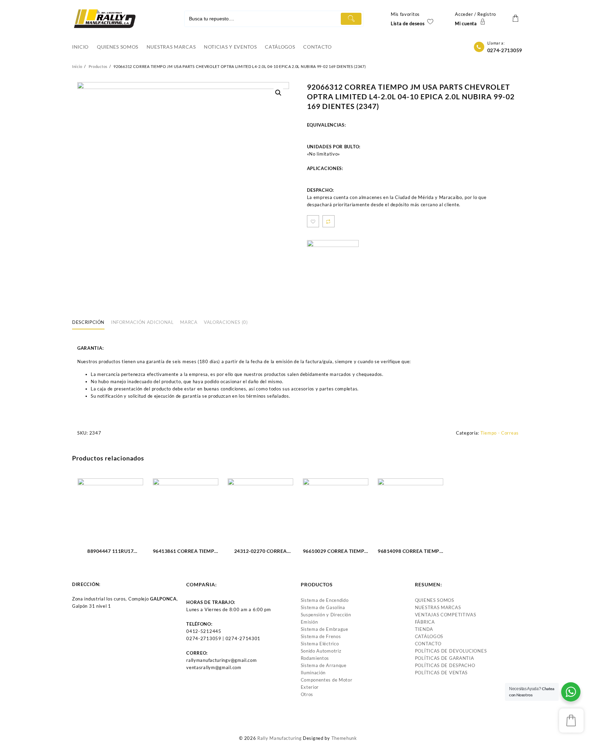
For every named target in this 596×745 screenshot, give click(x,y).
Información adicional (142, 322)
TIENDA (424, 629)
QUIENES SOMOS (434, 600)
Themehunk (344, 738)
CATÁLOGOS (429, 636)
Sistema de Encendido (325, 600)
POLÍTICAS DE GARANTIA (444, 658)
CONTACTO (428, 643)
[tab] (91, 322)
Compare (328, 221)
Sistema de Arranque (324, 665)
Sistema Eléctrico (320, 643)
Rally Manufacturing (279, 738)
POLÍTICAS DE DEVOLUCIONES (451, 651)
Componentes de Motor (326, 680)
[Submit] (351, 19)
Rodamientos (315, 658)
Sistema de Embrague (324, 629)
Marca (188, 322)
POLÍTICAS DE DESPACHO (445, 665)
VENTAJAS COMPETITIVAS (445, 614)
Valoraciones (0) (226, 322)
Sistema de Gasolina (323, 607)
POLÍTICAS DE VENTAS (441, 672)
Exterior (310, 687)
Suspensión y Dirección (326, 614)
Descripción (88, 322)
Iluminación (313, 672)
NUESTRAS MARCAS (438, 607)
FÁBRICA (425, 622)
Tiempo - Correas (499, 433)
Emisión (309, 622)
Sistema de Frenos (321, 636)
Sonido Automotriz (321, 651)
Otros (307, 694)
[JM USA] (333, 266)
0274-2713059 (504, 50)
